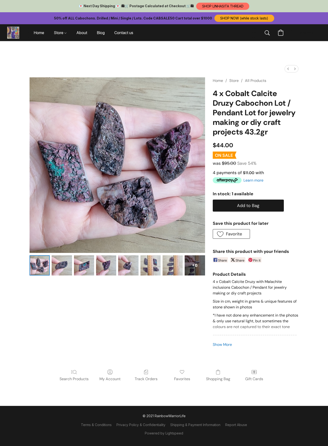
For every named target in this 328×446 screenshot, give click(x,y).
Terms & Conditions (96, 425)
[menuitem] (288, 68)
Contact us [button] (123, 32)
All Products (255, 80)
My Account (110, 378)
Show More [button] (222, 344)
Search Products (74, 378)
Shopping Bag (218, 378)
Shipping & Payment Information (195, 425)
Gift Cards (254, 378)
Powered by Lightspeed (164, 433)
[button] (222, 6)
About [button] (81, 32)
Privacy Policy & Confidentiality (140, 425)
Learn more (253, 180)
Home (218, 80)
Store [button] (59, 32)
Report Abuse (236, 425)
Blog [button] (101, 32)
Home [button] (39, 32)
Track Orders (146, 378)
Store (234, 80)
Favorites (182, 378)
